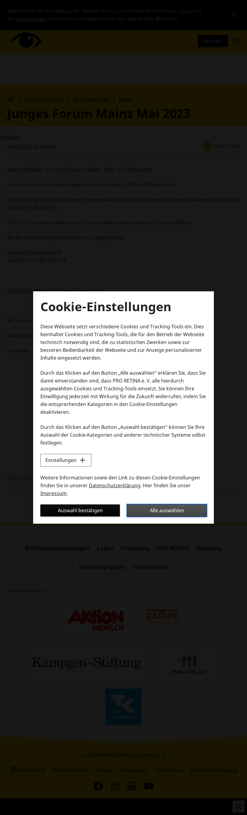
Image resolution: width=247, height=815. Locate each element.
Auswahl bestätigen (80, 510)
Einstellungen (61, 460)
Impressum (53, 493)
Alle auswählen (167, 510)
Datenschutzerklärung (114, 485)
